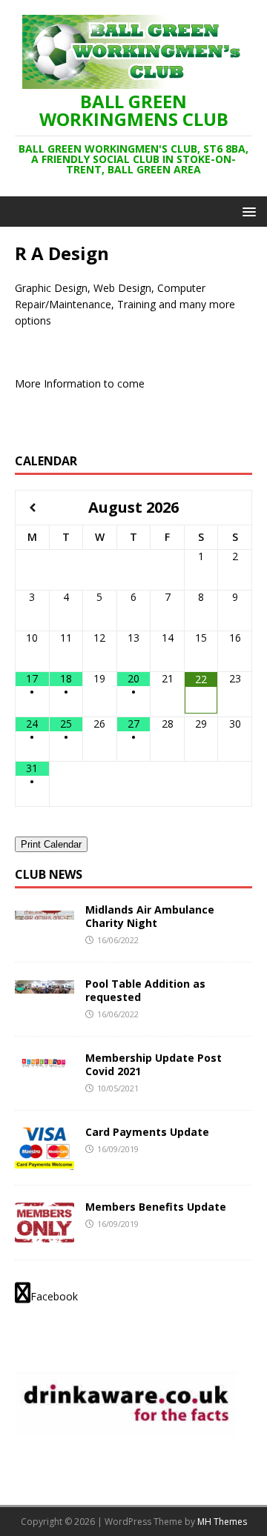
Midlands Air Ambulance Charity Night (149, 916)
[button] (246, 211)
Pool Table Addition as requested (145, 990)
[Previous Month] (32, 507)
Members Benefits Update (155, 1207)
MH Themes (222, 1521)
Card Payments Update (147, 1132)
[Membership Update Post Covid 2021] (44, 1059)
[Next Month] (234, 507)
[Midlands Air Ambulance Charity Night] (44, 911)
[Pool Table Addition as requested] (44, 985)
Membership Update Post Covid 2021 (153, 1064)
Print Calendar (51, 844)
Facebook (54, 1296)
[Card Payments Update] (44, 1161)
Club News (48, 874)
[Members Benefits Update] (44, 1236)
